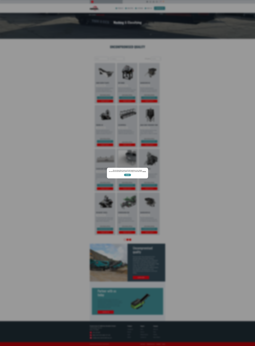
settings (144, 171)
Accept (127, 175)
